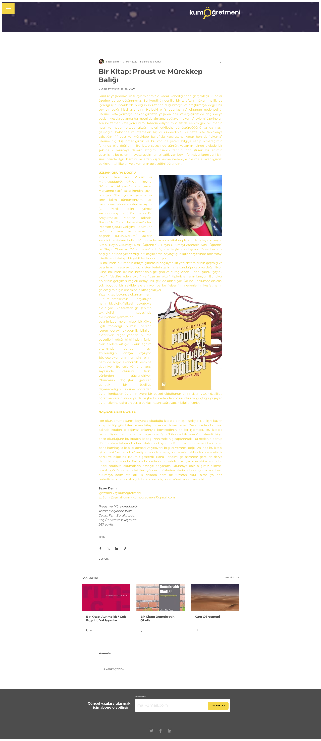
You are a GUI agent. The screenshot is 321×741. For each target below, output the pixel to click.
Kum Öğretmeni (207, 617)
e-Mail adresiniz (140, 696)
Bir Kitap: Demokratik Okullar (157, 618)
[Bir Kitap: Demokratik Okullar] (160, 597)
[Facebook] (160, 730)
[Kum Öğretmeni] (215, 597)
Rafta (102, 537)
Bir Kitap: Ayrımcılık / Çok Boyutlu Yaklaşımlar (106, 618)
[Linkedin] (169, 730)
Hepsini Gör (232, 577)
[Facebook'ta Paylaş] (100, 548)
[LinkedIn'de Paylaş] (116, 548)
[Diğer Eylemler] (220, 62)
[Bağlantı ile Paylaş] (124, 548)
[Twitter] (151, 730)
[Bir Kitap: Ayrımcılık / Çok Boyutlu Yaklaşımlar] (106, 597)
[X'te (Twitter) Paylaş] (108, 548)
